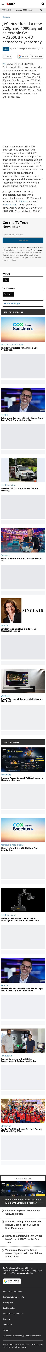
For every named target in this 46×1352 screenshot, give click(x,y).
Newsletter (38, 56)
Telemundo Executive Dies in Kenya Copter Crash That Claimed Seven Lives (24, 1253)
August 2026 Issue (24, 10)
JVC (4, 63)
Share (9, 56)
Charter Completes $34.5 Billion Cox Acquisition (22, 1212)
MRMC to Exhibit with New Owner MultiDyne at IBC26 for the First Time (23, 1239)
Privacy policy (9, 1302)
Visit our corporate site (22, 1273)
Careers (6, 1319)
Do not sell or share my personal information (22, 1335)
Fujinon (23, 201)
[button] (3, 4)
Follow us (25, 56)
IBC (40, 10)
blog (6, 280)
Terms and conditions (12, 1291)
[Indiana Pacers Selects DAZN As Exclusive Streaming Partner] (23, 1194)
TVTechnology (19, 48)
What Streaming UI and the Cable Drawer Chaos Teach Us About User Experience (23, 1224)
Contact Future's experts (13, 1297)
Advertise (7, 1330)
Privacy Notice (36, 250)
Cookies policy (9, 1308)
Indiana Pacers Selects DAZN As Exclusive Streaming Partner (23, 1201)
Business (6, 17)
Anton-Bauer (9, 204)
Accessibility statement (13, 1313)
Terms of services (33, 247)
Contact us (7, 1324)
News (6, 49)
